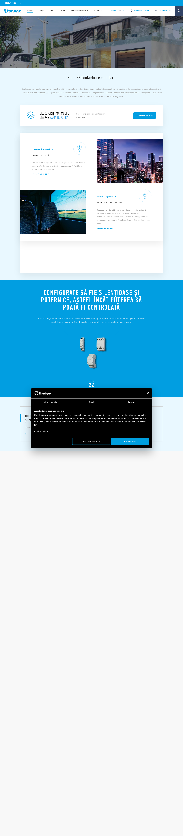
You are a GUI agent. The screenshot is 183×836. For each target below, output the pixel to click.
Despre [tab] (131, 402)
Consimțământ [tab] (51, 402)
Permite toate (130, 441)
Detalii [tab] (92, 402)
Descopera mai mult (40, 174)
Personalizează (90, 441)
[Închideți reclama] (148, 393)
